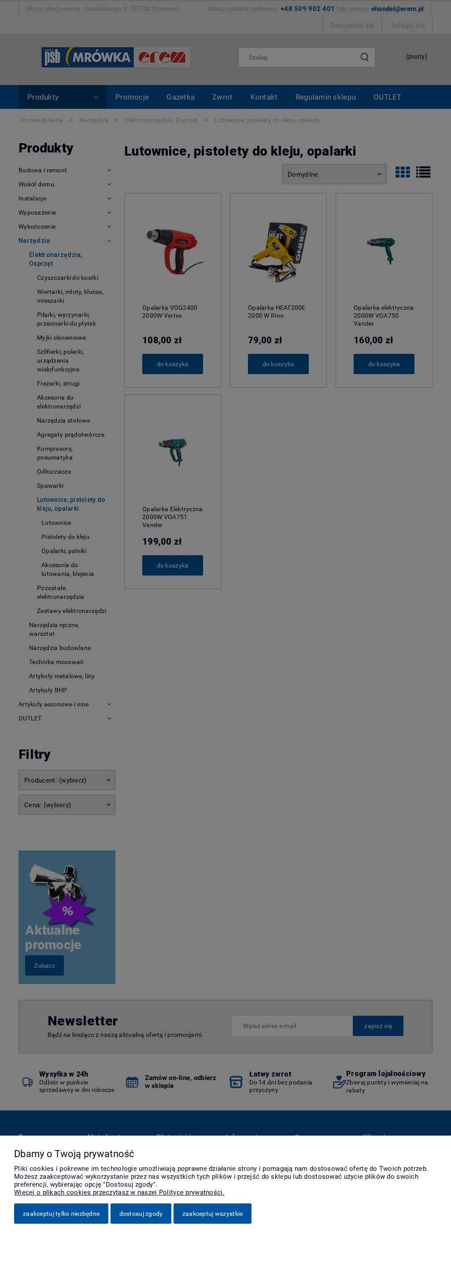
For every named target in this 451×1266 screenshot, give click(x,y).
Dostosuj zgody (141, 1213)
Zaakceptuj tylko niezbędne (61, 1213)
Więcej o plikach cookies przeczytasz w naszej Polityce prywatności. (119, 1192)
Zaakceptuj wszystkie (212, 1213)
